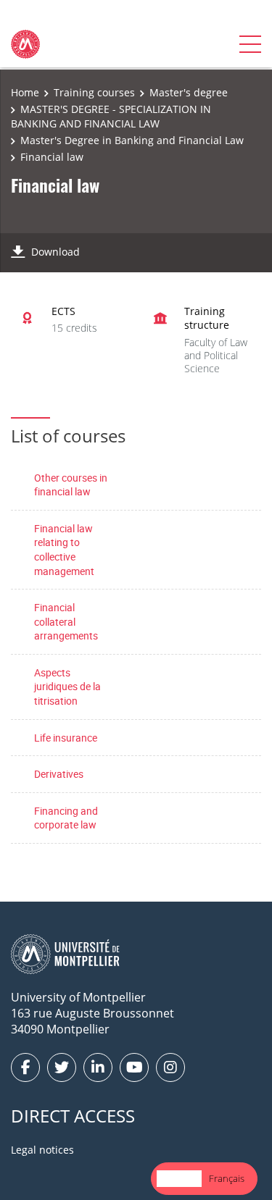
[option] (227, 1178)
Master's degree (188, 92)
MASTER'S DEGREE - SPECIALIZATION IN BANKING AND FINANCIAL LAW (111, 116)
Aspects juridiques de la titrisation (67, 687)
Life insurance (65, 737)
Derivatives (58, 774)
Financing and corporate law (66, 818)
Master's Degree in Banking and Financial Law (132, 140)
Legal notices (42, 1150)
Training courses (94, 92)
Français (226, 1178)
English (179, 1178)
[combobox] (179, 1178)
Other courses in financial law (70, 485)
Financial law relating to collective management (64, 549)
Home (25, 92)
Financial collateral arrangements (66, 621)
